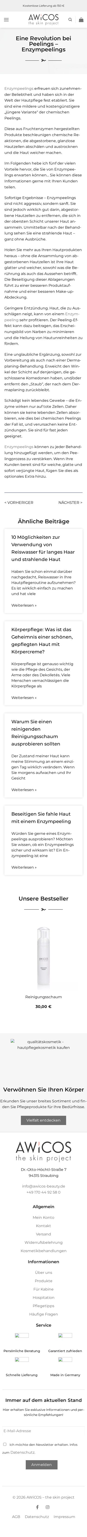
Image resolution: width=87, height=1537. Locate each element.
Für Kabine (43, 1289)
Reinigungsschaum (43, 997)
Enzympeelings (18, 88)
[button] (6, 19)
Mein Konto (43, 1217)
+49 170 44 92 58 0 (43, 1192)
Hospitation (44, 1297)
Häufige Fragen (43, 1314)
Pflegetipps (43, 1306)
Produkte (43, 1281)
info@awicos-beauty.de (43, 1186)
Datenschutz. (22, 1452)
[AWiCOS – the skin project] (44, 19)
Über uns (43, 1272)
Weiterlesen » (24, 605)
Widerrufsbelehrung (44, 1242)
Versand (43, 1234)
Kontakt (43, 1226)
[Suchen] (70, 19)
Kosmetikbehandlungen (44, 1251)
